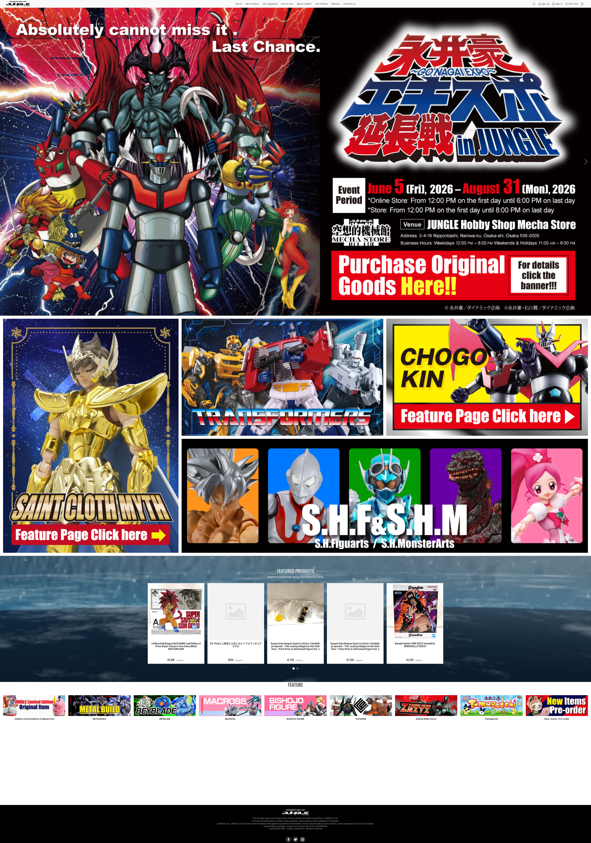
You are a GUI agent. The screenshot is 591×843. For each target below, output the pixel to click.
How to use (287, 3)
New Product (252, 3)
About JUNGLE (304, 3)
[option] (295, 162)
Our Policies (321, 3)
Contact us (349, 3)
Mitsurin (335, 3)
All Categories (270, 3)
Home (238, 3)
